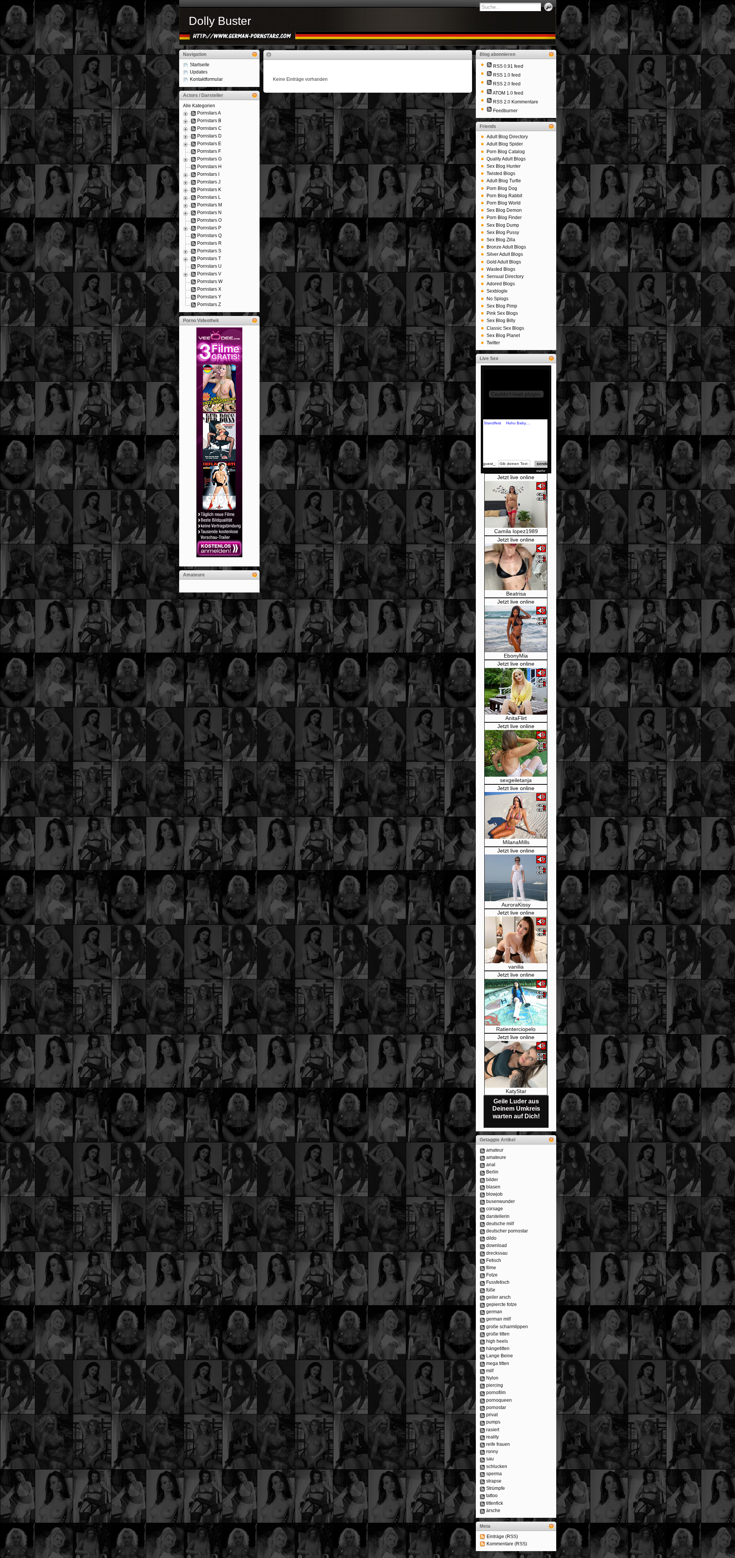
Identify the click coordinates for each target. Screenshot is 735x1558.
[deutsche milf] (482, 1223)
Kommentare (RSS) (507, 1544)
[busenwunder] (482, 1201)
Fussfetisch (498, 1282)
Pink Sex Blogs (502, 313)
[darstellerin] (482, 1216)
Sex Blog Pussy (503, 232)
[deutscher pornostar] (482, 1231)
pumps (493, 1422)
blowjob (494, 1194)
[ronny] (482, 1451)
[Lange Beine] (482, 1355)
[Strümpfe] (482, 1488)
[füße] (482, 1290)
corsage (494, 1208)
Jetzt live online (515, 477)
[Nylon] (482, 1378)
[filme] (482, 1267)
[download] (482, 1245)
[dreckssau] (482, 1253)
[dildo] (482, 1238)
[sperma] (482, 1473)
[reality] (482, 1437)
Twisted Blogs (501, 173)
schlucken (496, 1466)
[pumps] (482, 1422)
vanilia (516, 967)
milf (489, 1370)
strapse (493, 1481)
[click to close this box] (254, 54)
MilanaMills (516, 842)
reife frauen (498, 1444)
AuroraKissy (516, 905)
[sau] (482, 1458)
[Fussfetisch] (482, 1282)
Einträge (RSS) (502, 1536)
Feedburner (505, 110)
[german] (482, 1311)
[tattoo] (482, 1495)
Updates (198, 72)
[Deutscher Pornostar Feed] (489, 110)
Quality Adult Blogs (506, 159)
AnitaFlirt (516, 718)
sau (490, 1458)
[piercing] (482, 1385)
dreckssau (497, 1253)
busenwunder (500, 1201)
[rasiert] (482, 1429)
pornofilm (496, 1392)
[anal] (482, 1164)
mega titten (497, 1363)
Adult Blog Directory (507, 136)
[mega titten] (482, 1363)
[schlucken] (482, 1466)
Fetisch (493, 1260)
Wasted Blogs (501, 269)
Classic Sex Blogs (505, 328)
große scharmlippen (507, 1326)
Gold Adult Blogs (504, 262)
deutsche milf (500, 1223)
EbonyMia (516, 656)
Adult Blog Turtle (504, 180)
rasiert (492, 1429)
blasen (493, 1187)
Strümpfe (495, 1488)
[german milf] (482, 1319)
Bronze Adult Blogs (506, 247)
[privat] (482, 1414)
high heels (497, 1341)
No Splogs (497, 298)
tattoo (492, 1495)
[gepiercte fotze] (482, 1304)
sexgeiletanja (516, 780)
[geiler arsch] (482, 1297)
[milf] (482, 1370)
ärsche (493, 1510)
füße (490, 1290)
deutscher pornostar (507, 1231)
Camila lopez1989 (516, 531)
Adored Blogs (501, 283)
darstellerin (498, 1216)
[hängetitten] (482, 1348)
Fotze (492, 1275)
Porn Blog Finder (504, 217)
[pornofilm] (482, 1392)
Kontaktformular (206, 79)
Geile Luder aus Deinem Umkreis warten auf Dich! (516, 1108)
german (494, 1311)
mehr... (542, 471)
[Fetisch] (482, 1260)
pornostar (496, 1407)
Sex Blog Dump (503, 225)
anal (490, 1164)
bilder (492, 1179)
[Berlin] (482, 1172)
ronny (492, 1451)
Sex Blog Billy (501, 320)
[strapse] (482, 1481)
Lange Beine (499, 1355)
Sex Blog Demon (504, 210)
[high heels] (482, 1341)
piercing (494, 1385)
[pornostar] (482, 1407)
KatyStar (516, 1091)
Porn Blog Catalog (506, 151)
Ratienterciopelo (516, 1029)
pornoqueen (499, 1400)
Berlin (492, 1172)
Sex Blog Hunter (504, 166)
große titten (498, 1334)
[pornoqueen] (482, 1400)
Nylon (492, 1378)
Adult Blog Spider (505, 144)
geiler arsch (498, 1297)
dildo (491, 1238)
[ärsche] (482, 1510)
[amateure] (482, 1157)
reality (492, 1437)
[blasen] (482, 1187)
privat (492, 1414)
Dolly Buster (220, 21)
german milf (498, 1319)
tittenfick (494, 1503)
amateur (494, 1150)
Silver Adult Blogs (505, 254)
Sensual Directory (505, 276)
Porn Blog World (504, 203)
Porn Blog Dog (502, 188)
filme (491, 1267)
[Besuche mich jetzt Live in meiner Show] (516, 526)
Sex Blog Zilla (501, 239)
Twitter (493, 342)
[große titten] (482, 1334)
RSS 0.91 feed (508, 66)
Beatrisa (516, 594)
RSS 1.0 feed (507, 75)
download (496, 1245)
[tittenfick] (482, 1503)
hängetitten (498, 1348)
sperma (494, 1473)
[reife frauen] (482, 1444)
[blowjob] (482, 1194)
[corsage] (482, 1208)
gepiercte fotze (501, 1304)
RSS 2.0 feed (507, 84)
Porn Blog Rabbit (504, 195)
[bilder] (482, 1179)
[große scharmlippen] (482, 1326)
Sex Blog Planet (503, 335)
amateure (496, 1157)
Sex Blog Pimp (502, 306)
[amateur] (482, 1150)
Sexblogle (497, 291)
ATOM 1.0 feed (508, 93)
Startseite (199, 64)
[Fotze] (482, 1275)
